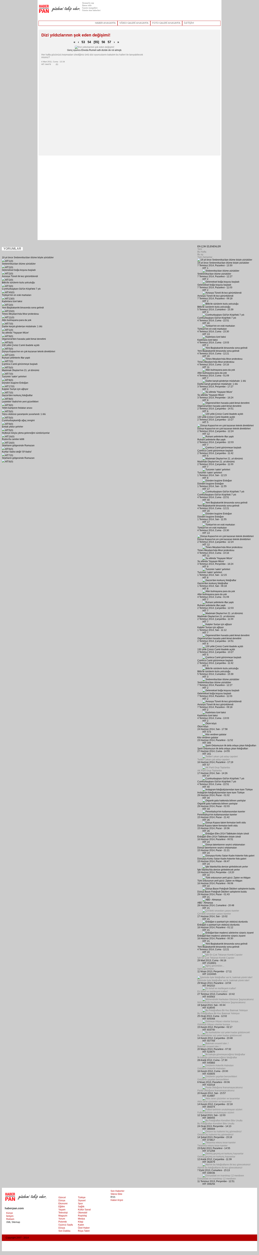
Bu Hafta (201, 251)
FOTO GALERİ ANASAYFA (166, 23)
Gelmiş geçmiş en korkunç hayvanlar (216, 1156)
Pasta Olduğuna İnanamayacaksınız (216, 1090)
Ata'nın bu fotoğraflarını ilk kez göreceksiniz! (219, 1167)
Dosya (61, 1228)
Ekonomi (62, 1203)
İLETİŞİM (189, 23)
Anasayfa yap (88, 3)
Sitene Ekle (116, 1194)
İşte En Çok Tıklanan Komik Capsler (215, 957)
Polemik (62, 1221)
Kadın (81, 1224)
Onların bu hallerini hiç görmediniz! (215, 1134)
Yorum (61, 1218)
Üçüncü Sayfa (65, 1224)
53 (83, 42)
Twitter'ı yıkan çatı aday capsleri (213, 759)
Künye (9, 1213)
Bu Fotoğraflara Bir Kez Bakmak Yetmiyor (218, 1013)
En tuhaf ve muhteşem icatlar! (212, 991)
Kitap (80, 1221)
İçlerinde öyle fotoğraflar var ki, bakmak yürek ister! (223, 980)
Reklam (10, 1219)
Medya (81, 1218)
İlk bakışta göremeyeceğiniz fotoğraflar (217, 1057)
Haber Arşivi (117, 1200)
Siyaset (82, 1200)
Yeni (199, 249)
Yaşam (61, 1209)
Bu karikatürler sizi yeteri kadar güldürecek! (219, 1035)
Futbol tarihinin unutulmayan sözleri (215, 1112)
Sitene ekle (87, 5)
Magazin (62, 1215)
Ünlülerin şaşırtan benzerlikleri (213, 1079)
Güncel (62, 1197)
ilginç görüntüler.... (206, 969)
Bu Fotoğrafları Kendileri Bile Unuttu (215, 1123)
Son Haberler (117, 1191)
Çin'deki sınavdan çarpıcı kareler (214, 913)
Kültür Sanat (84, 1209)
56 (103, 42)
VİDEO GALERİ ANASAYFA (133, 23)
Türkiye (82, 1197)
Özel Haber (84, 1228)
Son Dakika (64, 1231)
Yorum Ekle (30, 249)
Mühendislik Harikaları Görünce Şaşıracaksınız (221, 1002)
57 (109, 42)
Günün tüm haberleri (91, 10)
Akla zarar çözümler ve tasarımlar (214, 1101)
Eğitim (61, 1206)
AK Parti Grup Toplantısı (209, 770)
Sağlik (81, 1206)
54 (89, 42)
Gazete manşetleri (89, 8)
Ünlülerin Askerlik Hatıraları (211, 1068)
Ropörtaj (82, 1215)
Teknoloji (63, 1212)
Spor (80, 1203)
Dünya (61, 1200)
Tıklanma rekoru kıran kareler (212, 1145)
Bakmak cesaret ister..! (208, 1046)
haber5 (59, 10)
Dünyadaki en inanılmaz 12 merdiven (216, 1178)
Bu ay (200, 254)
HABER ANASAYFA (105, 23)
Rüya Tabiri (84, 1231)
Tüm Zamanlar (204, 257)
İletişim (9, 1216)
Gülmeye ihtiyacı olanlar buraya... (214, 1024)
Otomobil (82, 1212)
